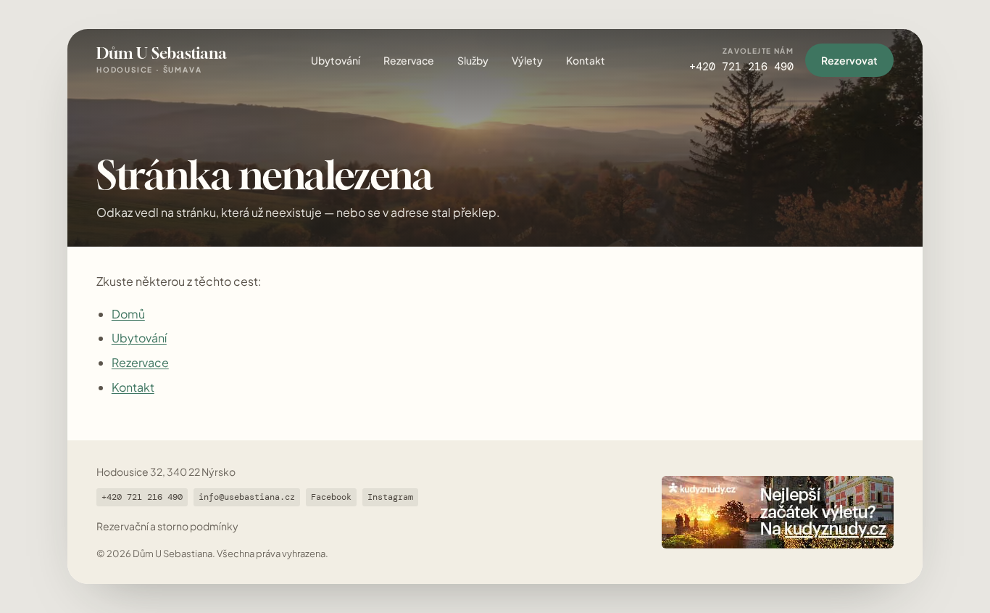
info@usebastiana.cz (247, 497)
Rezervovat (849, 60)
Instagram (390, 497)
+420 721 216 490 (142, 497)
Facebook (331, 497)
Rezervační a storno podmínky (167, 525)
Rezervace (408, 60)
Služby (472, 60)
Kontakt (585, 60)
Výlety (527, 60)
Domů (128, 313)
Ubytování (335, 60)
